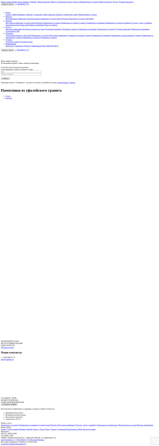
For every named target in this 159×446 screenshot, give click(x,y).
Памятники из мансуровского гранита (126, 35)
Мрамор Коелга (85, 15)
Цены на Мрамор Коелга (83, 2)
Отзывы (122, 2)
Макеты (102, 2)
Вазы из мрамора (37, 25)
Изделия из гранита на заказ (33, 29)
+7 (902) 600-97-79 (21, 440)
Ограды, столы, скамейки (142, 23)
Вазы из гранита (50, 25)
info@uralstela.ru (7, 359)
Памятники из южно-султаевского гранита (40, 38)
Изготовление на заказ (127, 425)
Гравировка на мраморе (87, 29)
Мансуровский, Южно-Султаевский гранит (55, 2)
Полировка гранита (69, 29)
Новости (27, 46)
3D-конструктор (7, 348)
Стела (8, 96)
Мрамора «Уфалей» (25, 15)
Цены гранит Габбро (9, 2)
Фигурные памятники (14, 23)
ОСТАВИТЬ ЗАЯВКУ (9, 404)
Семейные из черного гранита (80, 35)
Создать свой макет (86, 19)
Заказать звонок (7, 4)
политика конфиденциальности (13, 444)
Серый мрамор (13, 429)
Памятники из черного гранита (73, 23)
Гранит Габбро (11, 15)
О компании (19, 46)
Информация (11, 44)
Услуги (115, 2)
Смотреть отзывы (13, 42)
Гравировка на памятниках (107, 425)
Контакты (129, 2)
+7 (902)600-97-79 (22, 4)
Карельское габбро (75, 429)
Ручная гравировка (123, 29)
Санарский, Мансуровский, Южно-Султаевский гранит (56, 15)
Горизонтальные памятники (38, 19)
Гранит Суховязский (59, 429)
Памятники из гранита (52, 23)
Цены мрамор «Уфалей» (27, 2)
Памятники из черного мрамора (118, 23)
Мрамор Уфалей (25, 429)
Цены (8, 12)
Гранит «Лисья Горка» (41, 429)
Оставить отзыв (26, 42)
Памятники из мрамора (96, 23)
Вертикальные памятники (16, 19)
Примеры (10, 33)
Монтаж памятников (14, 29)
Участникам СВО (13, 31)
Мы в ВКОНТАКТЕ (50, 46)
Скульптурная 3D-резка (58, 19)
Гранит (4, 429)
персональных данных (66, 83)
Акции (95, 2)
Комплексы (73, 19)
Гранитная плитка (13, 25)
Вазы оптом (25, 25)
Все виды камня (89, 429)
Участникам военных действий (18, 35)
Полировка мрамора (53, 29)
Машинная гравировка (140, 29)
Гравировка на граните (106, 29)
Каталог (109, 2)
